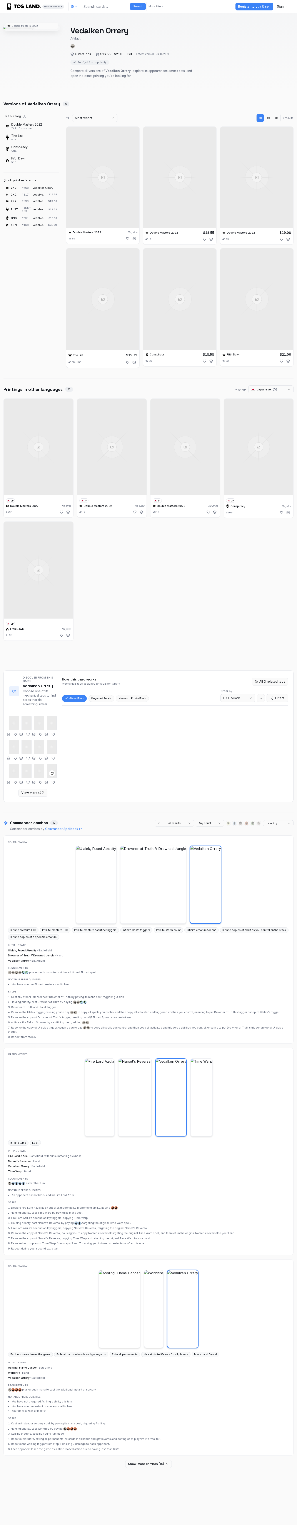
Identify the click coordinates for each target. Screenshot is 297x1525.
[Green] (252, 823)
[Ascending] (261, 698)
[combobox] (94, 118)
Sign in (282, 6)
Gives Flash (76, 698)
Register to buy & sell (254, 6)
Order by (226, 691)
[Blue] (234, 823)
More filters (155, 6)
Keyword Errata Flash (132, 698)
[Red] (246, 823)
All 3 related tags (272, 681)
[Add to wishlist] (128, 239)
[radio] (260, 118)
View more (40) (33, 793)
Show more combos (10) (146, 1464)
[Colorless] (258, 823)
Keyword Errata (101, 698)
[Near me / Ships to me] (75, 6)
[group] (268, 118)
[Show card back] (52, 773)
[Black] (240, 823)
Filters (279, 698)
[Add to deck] (134, 239)
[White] (228, 823)
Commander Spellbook (61, 829)
